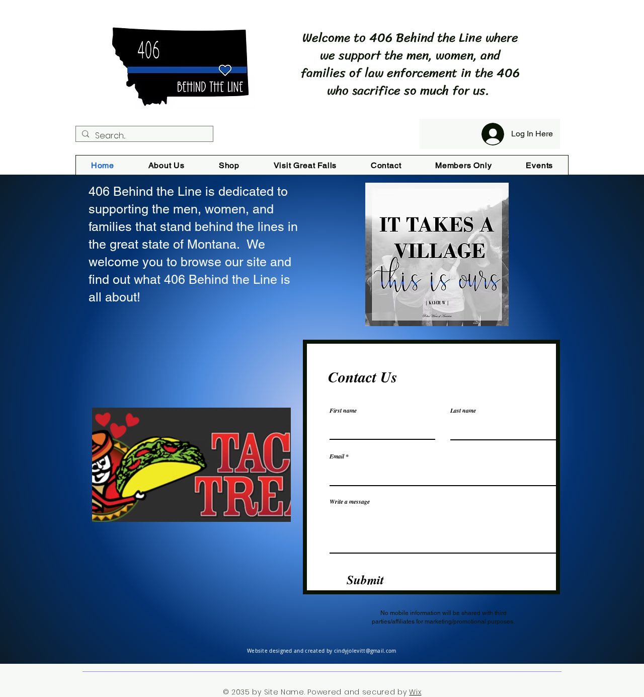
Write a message (350, 502)
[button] (191, 465)
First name (343, 411)
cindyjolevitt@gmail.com (365, 651)
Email (337, 456)
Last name (463, 411)
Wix (415, 692)
